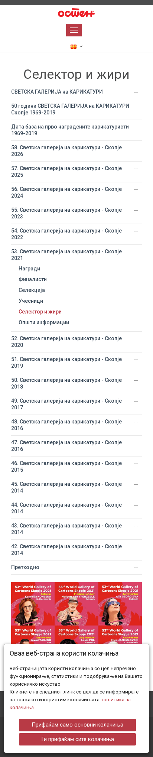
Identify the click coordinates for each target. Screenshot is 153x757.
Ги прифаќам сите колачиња (77, 739)
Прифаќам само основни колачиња (77, 724)
